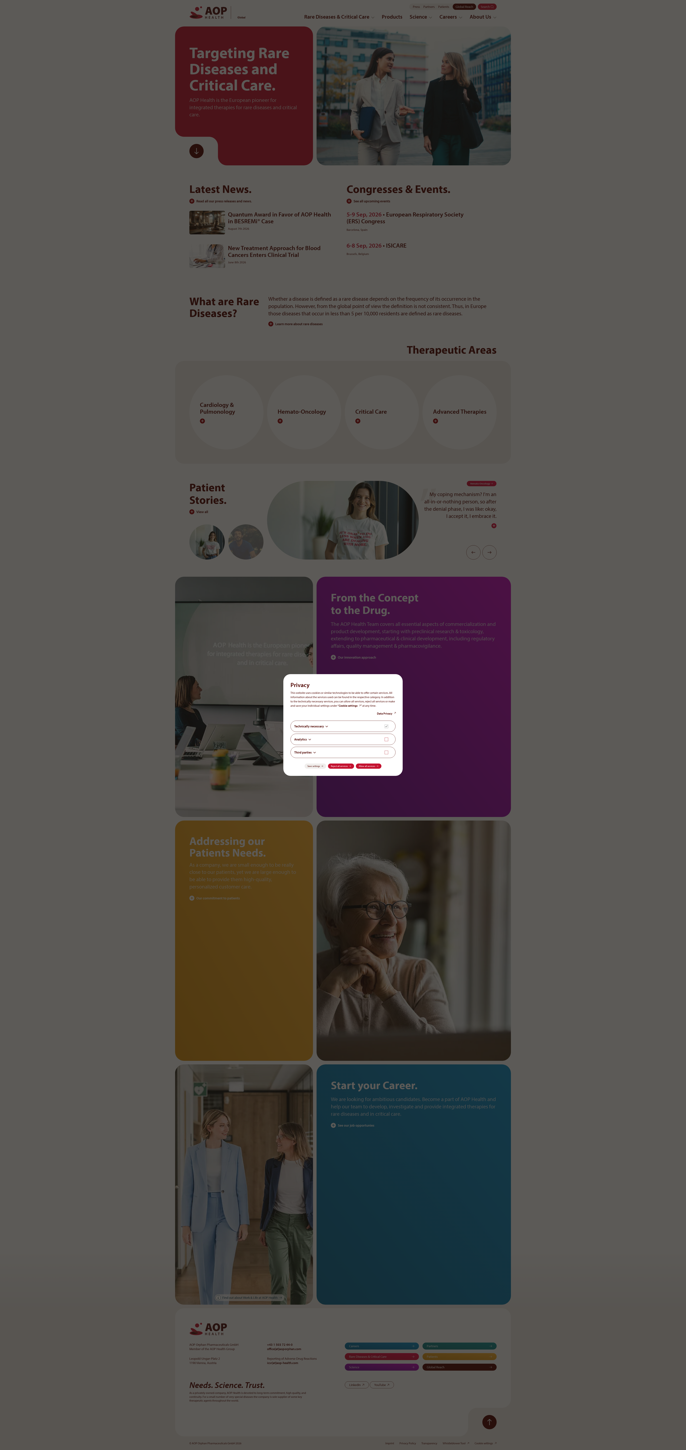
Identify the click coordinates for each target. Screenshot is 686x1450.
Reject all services (339, 766)
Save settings (313, 766)
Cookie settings (348, 705)
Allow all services (367, 766)
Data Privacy (384, 713)
